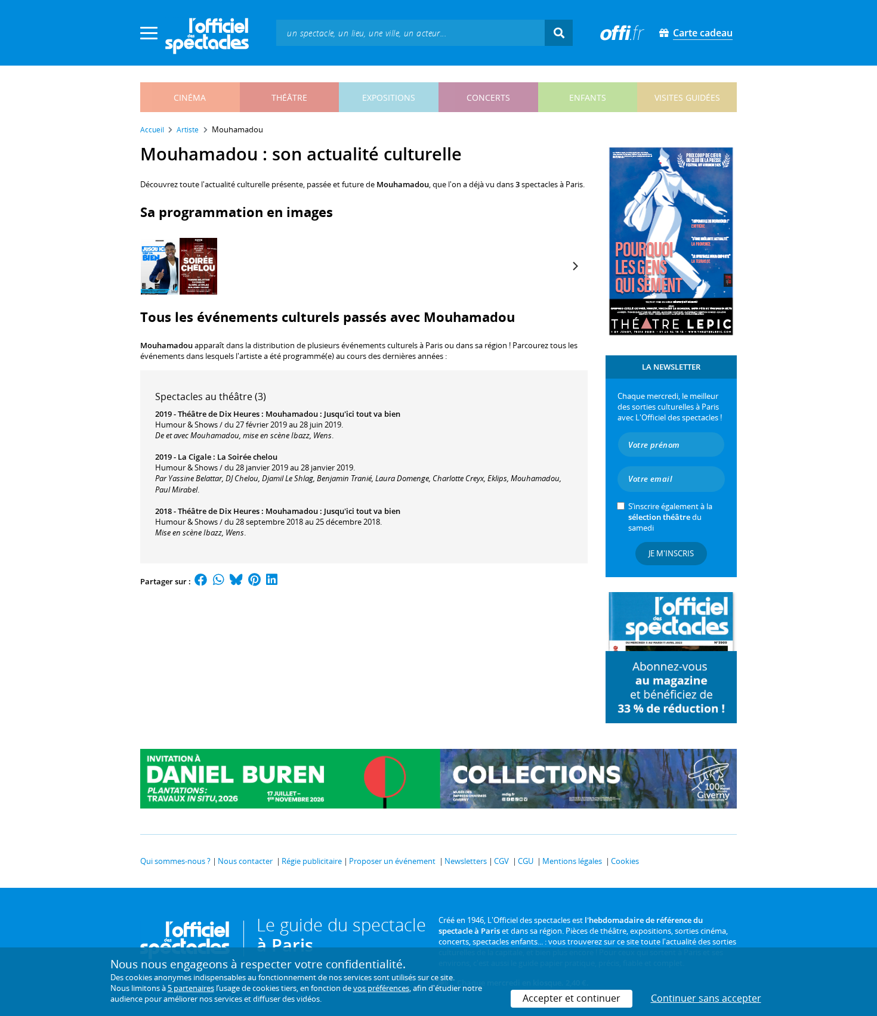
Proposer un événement (392, 861)
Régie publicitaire (312, 861)
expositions (388, 97)
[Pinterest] (254, 581)
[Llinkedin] (271, 581)
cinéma (190, 97)
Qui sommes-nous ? (175, 861)
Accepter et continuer (571, 998)
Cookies (625, 861)
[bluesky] (236, 581)
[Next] (574, 266)
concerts (488, 97)
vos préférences (381, 988)
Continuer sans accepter (706, 998)
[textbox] (410, 32)
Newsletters (465, 861)
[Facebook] (201, 581)
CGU (525, 861)
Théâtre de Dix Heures (219, 413)
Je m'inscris (671, 553)
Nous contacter (245, 861)
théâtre (289, 97)
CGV (501, 861)
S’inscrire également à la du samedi (670, 517)
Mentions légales (572, 861)
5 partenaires (191, 988)
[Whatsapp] (218, 581)
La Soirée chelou (247, 456)
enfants (587, 97)
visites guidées (687, 97)
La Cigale (194, 456)
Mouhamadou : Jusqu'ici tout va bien (332, 413)
